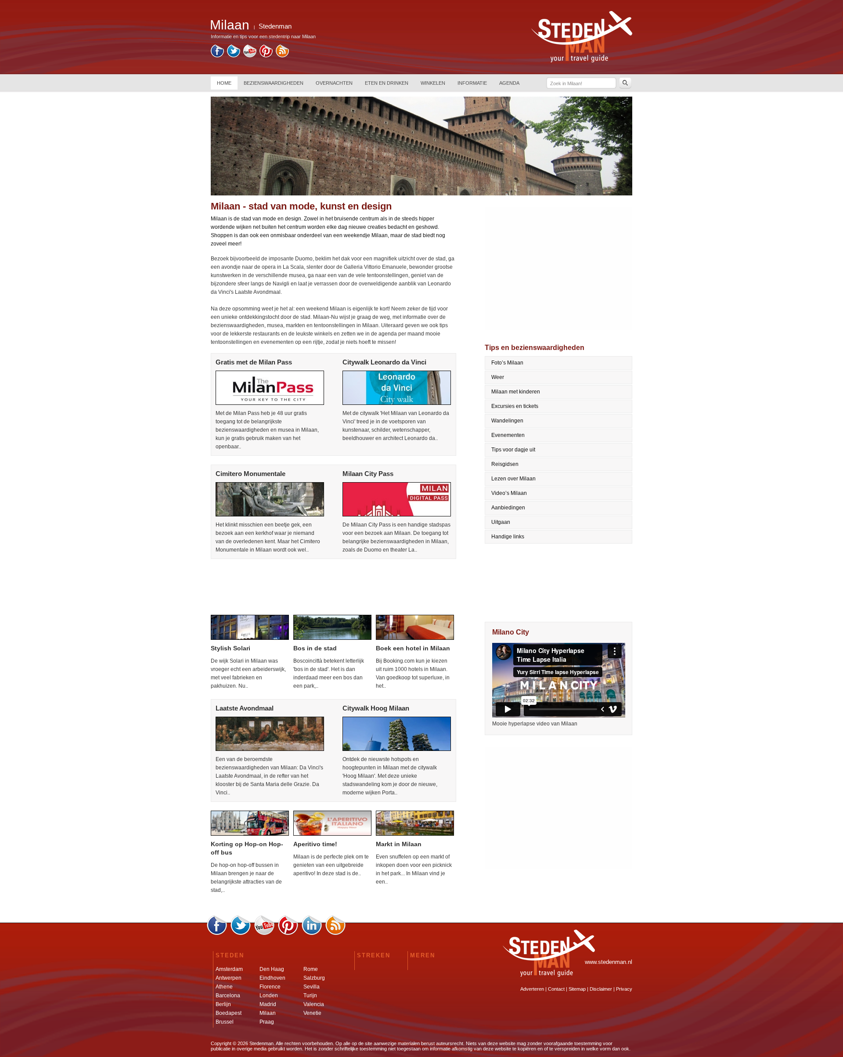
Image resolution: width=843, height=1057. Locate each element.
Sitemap (577, 989)
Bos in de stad (315, 648)
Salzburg (314, 978)
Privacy (624, 989)
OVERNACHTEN (334, 83)
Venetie (312, 1013)
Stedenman (275, 26)
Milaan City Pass (367, 473)
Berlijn (223, 1004)
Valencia (313, 1004)
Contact (556, 989)
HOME (224, 83)
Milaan (267, 1013)
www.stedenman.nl (608, 962)
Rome (310, 969)
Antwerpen (228, 978)
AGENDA (509, 83)
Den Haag (271, 969)
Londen (268, 995)
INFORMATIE (472, 83)
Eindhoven (272, 978)
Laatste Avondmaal (245, 708)
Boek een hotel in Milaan (413, 648)
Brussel (225, 1022)
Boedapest (228, 1013)
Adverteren (532, 989)
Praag (266, 1022)
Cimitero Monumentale (250, 473)
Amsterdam (229, 969)
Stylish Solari (230, 648)
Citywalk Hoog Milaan (375, 708)
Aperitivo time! (315, 844)
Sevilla (311, 987)
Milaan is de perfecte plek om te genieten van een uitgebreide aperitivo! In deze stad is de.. (331, 865)
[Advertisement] (333, 587)
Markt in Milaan (399, 844)
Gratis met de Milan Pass (254, 362)
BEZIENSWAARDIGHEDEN (273, 83)
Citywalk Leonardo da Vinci (384, 362)
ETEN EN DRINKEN (386, 83)
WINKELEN (433, 83)
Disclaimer (601, 989)
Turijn (310, 995)
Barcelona (228, 995)
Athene (224, 987)
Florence (270, 987)
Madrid (267, 1004)
